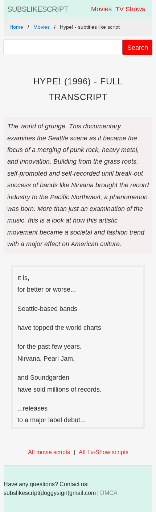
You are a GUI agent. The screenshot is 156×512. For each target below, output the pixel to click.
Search (137, 47)
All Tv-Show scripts (103, 452)
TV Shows (130, 9)
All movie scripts (49, 452)
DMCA (109, 493)
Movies (101, 9)
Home (16, 27)
